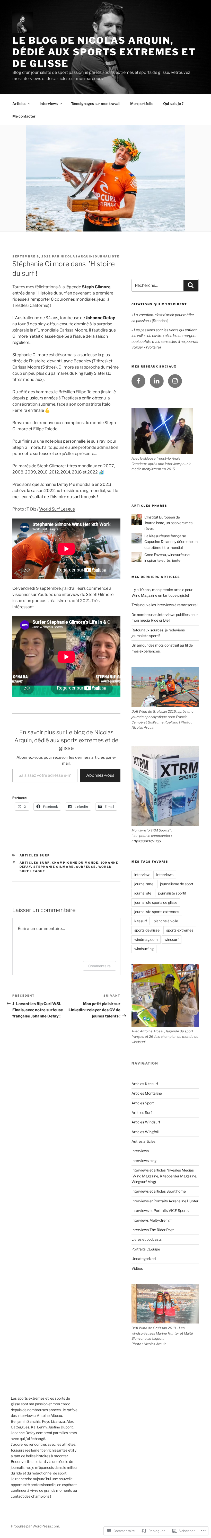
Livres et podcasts (146, 1239)
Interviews (49, 103)
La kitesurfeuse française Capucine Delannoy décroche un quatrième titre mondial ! (171, 542)
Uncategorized (143, 1258)
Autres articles (143, 1141)
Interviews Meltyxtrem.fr (151, 1220)
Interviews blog (143, 1160)
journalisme (143, 884)
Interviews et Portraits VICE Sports (160, 1210)
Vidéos (137, 1268)
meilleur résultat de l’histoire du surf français (54, 496)
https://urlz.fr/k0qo (146, 841)
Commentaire (99, 966)
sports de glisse (147, 930)
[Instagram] (175, 381)
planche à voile (166, 921)
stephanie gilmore (53, 867)
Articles (19, 103)
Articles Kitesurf (144, 1083)
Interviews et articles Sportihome (158, 1191)
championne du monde (75, 862)
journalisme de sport (176, 884)
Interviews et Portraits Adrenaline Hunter (164, 1201)
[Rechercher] (190, 285)
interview (142, 874)
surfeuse (86, 867)
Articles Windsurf (145, 1122)
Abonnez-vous (100, 775)
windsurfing (144, 948)
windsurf (171, 939)
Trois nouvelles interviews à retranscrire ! (164, 605)
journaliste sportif (172, 893)
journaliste (142, 893)
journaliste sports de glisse (155, 902)
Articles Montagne (146, 1093)
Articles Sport (142, 1103)
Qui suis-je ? (173, 103)
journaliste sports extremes (156, 911)
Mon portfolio (141, 103)
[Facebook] (138, 381)
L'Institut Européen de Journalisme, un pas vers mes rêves (168, 523)
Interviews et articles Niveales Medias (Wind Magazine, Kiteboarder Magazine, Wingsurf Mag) (164, 1176)
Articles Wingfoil (145, 1132)
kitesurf (140, 921)
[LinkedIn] (157, 381)
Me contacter (24, 116)
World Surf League (57, 509)
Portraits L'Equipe (145, 1249)
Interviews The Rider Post (152, 1230)
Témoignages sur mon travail (95, 103)
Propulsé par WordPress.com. (35, 1526)
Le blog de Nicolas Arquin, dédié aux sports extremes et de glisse (104, 52)
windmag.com (146, 939)
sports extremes (179, 930)
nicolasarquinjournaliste (90, 256)
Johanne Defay (100, 317)
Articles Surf (35, 855)
